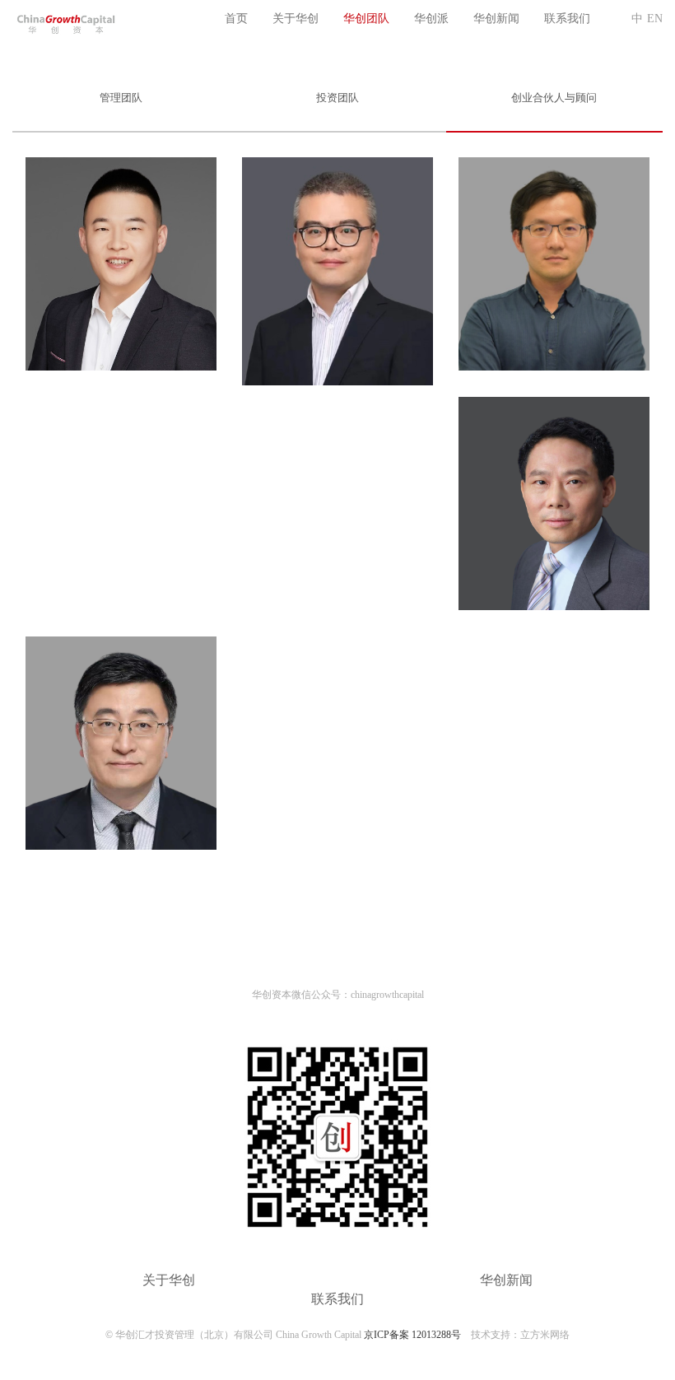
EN (655, 18)
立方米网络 (545, 1334)
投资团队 (337, 97)
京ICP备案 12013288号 (412, 1334)
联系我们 (567, 18)
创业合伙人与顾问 (554, 97)
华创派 (431, 18)
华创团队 (366, 18)
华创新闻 (496, 18)
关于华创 (295, 18)
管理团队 (121, 97)
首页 (236, 18)
